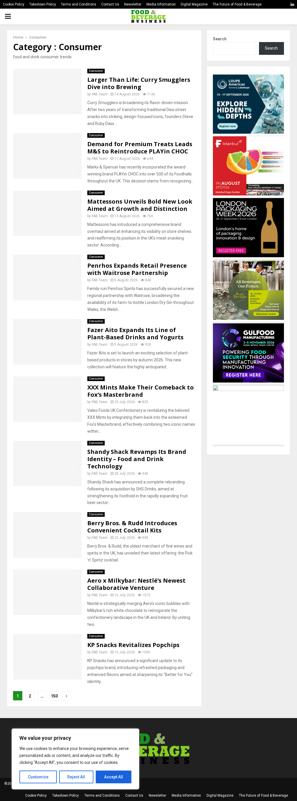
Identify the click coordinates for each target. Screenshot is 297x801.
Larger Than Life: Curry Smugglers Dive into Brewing (138, 83)
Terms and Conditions (78, 4)
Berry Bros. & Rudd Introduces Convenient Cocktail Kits (132, 526)
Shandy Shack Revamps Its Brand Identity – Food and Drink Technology (136, 459)
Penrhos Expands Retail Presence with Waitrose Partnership (137, 269)
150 (54, 696)
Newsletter (133, 4)
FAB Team (100, 94)
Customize (38, 777)
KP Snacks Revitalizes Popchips (133, 645)
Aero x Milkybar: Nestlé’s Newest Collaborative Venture (136, 584)
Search (220, 39)
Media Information (161, 4)
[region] (75, 758)
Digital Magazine (194, 4)
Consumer (96, 71)
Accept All (113, 777)
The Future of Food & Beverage (237, 4)
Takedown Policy (42, 4)
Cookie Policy (13, 4)
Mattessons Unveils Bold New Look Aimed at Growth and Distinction (139, 205)
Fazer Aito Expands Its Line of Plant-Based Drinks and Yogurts (135, 333)
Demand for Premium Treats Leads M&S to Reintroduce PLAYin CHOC (139, 147)
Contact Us (110, 4)
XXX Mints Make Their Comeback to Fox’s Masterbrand (140, 390)
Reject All (76, 777)
